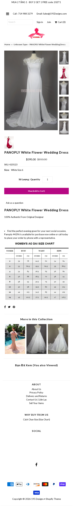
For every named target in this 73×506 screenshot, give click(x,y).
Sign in (40, 22)
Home (7, 44)
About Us (36, 389)
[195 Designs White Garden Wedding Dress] (36, 353)
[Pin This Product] (14, 306)
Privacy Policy (36, 392)
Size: (6, 170)
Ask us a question (14, 202)
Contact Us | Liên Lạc (36, 399)
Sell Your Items (36, 403)
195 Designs (37, 499)
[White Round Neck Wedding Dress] (58, 353)
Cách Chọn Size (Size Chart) (36, 419)
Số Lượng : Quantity (29, 179)
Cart (61, 22)
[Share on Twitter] (9, 306)
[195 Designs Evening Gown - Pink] (15, 353)
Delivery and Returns (36, 396)
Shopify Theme (53, 499)
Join (49, 22)
